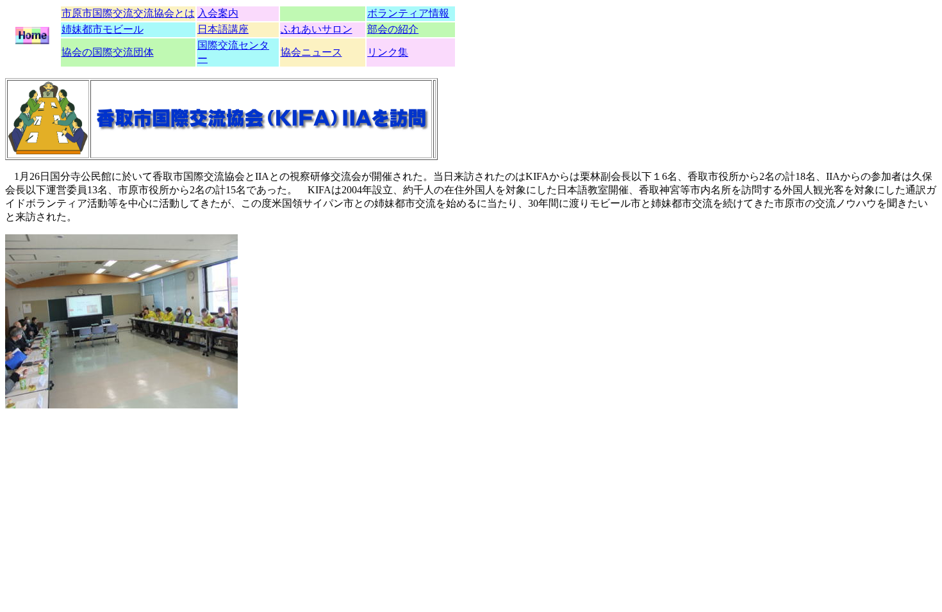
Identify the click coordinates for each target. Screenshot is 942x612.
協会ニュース (311, 52)
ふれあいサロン (316, 29)
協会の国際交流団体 (108, 52)
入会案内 (217, 13)
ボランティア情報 (408, 13)
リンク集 (387, 52)
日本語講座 (223, 29)
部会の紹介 (392, 29)
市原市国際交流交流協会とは (128, 13)
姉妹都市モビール (103, 29)
